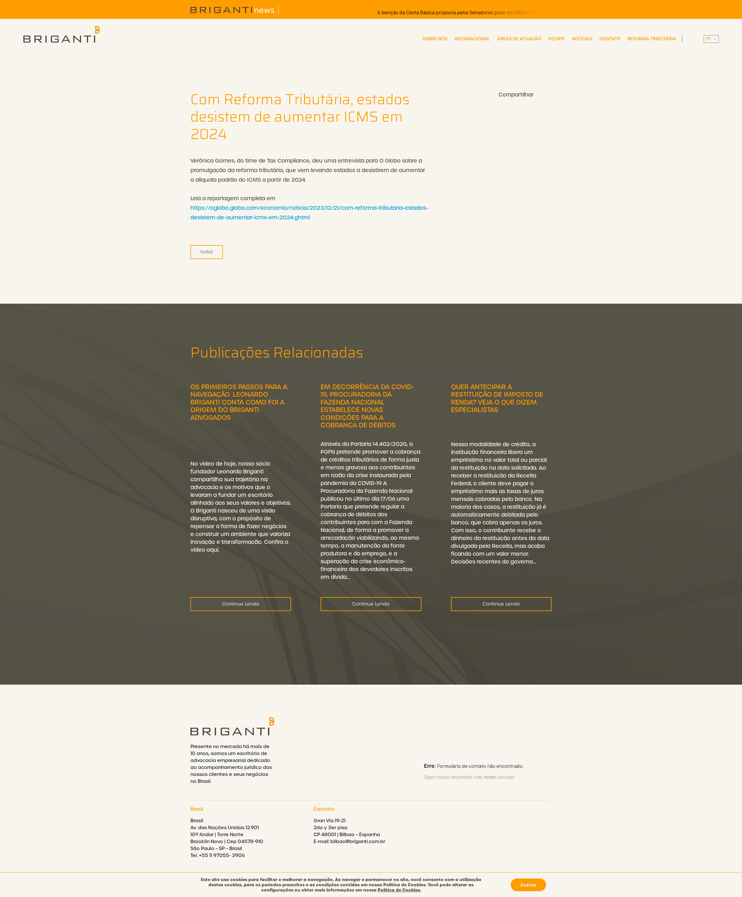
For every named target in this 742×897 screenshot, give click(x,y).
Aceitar (528, 884)
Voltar (206, 252)
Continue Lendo (240, 604)
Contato (609, 39)
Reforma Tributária (652, 39)
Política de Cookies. (399, 890)
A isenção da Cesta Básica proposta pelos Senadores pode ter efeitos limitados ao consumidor (456, 12)
